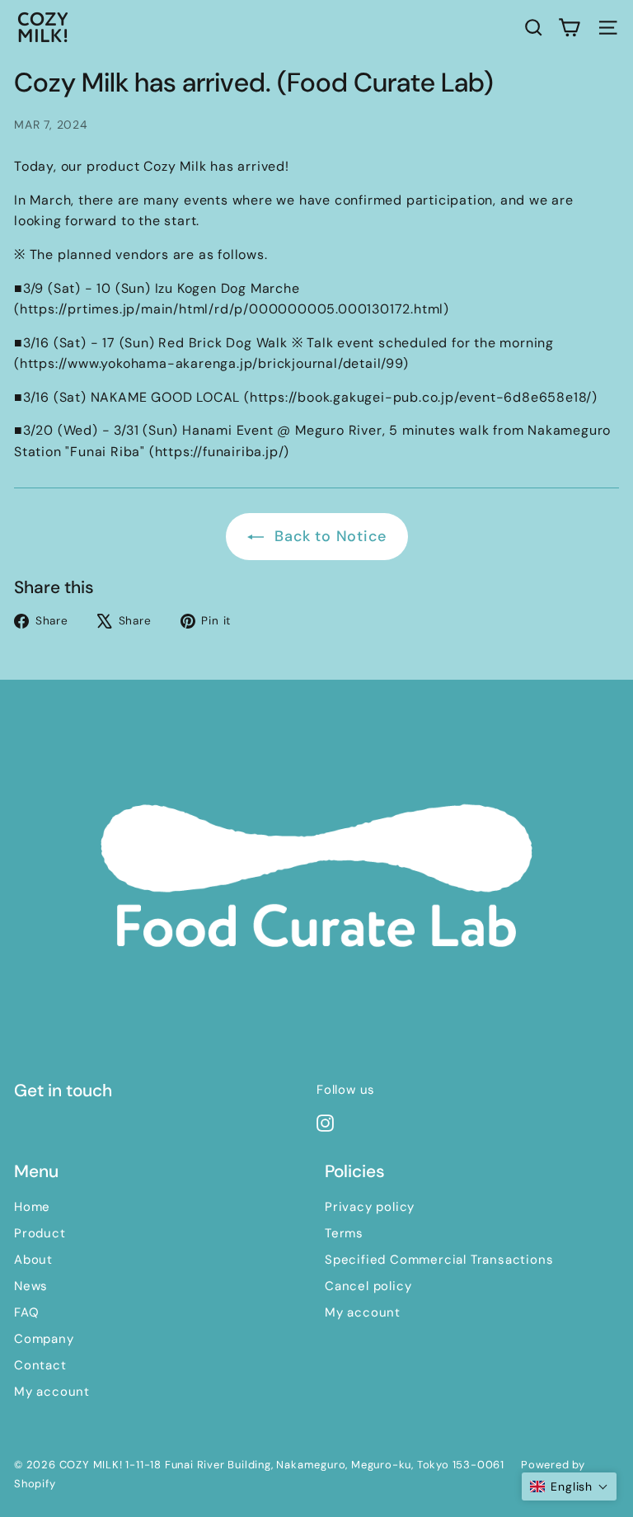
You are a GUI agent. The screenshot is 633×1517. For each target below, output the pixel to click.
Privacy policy (370, 1207)
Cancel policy (368, 1286)
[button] (569, 1486)
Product (40, 1233)
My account (52, 1391)
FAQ (26, 1312)
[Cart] (569, 27)
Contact (40, 1365)
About (33, 1259)
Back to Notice (328, 536)
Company (44, 1339)
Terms (344, 1233)
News (31, 1286)
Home (32, 1207)
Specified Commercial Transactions (439, 1259)
